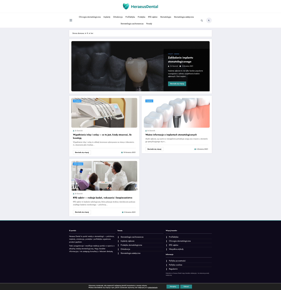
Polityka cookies (175, 264)
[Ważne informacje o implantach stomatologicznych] (177, 112)
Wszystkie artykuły (176, 249)
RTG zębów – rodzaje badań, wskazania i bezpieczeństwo (102, 197)
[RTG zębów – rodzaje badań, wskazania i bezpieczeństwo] (104, 175)
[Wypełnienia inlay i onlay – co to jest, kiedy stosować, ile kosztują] (104, 112)
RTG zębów (152, 17)
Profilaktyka (130, 17)
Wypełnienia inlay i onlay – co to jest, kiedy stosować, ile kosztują (102, 136)
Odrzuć (186, 286)
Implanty (107, 17)
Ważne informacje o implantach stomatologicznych (171, 134)
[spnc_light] (209, 20)
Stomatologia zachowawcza (132, 23)
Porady (149, 23)
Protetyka (141, 17)
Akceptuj (173, 286)
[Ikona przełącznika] (70, 20)
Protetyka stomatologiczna (131, 245)
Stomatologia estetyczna (184, 17)
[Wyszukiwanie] (202, 20)
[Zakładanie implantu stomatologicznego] (140, 66)
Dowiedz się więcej (177, 84)
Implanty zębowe (127, 241)
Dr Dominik (174, 66)
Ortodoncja (118, 17)
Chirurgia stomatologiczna (90, 17)
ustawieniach (152, 288)
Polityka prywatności (177, 260)
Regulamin (173, 268)
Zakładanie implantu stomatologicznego (180, 59)
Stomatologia (165, 17)
